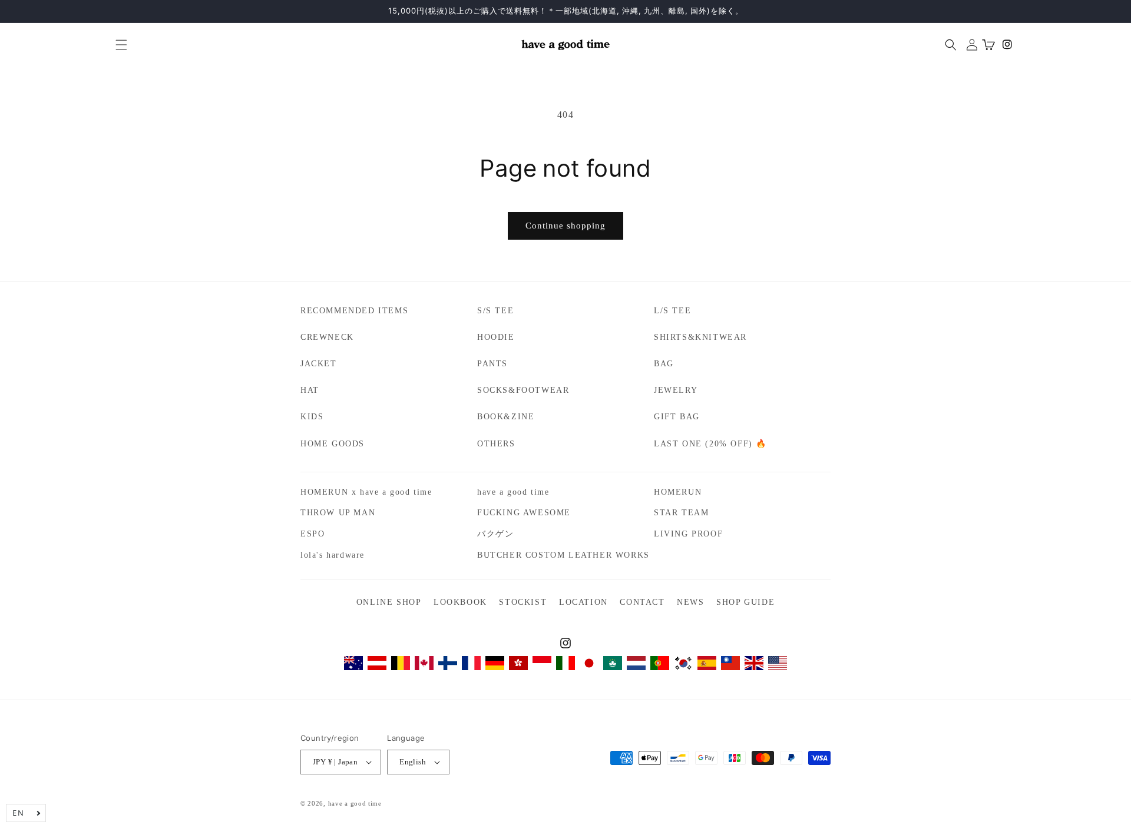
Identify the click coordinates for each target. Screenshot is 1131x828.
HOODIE (496, 337)
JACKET (318, 363)
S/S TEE (495, 310)
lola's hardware (332, 555)
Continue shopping (565, 225)
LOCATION (583, 602)
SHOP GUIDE (745, 602)
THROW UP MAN (337, 512)
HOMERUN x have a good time (366, 492)
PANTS (492, 363)
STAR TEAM (681, 512)
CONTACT (642, 602)
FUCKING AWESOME (524, 512)
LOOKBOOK (460, 602)
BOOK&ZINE (505, 416)
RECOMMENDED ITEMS (354, 310)
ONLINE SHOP (389, 602)
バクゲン (495, 533)
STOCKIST (523, 602)
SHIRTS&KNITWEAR (700, 337)
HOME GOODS (332, 443)
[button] (116, 44)
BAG (664, 363)
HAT (309, 390)
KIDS (311, 416)
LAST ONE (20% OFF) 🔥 (710, 443)
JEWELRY (675, 390)
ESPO (312, 533)
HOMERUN (678, 492)
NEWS (690, 602)
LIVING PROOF (688, 533)
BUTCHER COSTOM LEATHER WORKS (563, 555)
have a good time (513, 492)
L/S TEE (672, 310)
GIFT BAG (677, 416)
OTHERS (496, 443)
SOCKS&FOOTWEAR (523, 390)
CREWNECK (327, 337)
